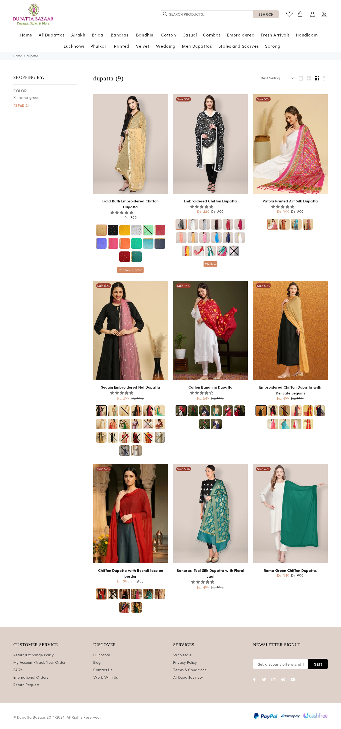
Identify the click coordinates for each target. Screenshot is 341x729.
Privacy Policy (185, 663)
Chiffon (210, 264)
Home (17, 56)
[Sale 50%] (210, 144)
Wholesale (182, 655)
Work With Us (105, 677)
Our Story (101, 655)
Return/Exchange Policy (33, 655)
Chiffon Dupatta (130, 270)
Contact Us (102, 670)
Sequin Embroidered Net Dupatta (130, 387)
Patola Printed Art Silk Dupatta (290, 201)
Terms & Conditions (189, 670)
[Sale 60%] (130, 330)
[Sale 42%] (290, 513)
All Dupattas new (188, 677)
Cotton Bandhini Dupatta (210, 387)
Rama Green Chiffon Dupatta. (290, 570)
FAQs (17, 670)
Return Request (26, 685)
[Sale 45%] (210, 330)
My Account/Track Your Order (39, 663)
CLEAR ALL (22, 106)
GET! (318, 664)
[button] (122, 213)
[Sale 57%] (130, 513)
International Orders (30, 677)
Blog (97, 663)
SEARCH (266, 14)
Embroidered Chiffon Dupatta (210, 201)
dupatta (32, 56)
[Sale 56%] (290, 144)
